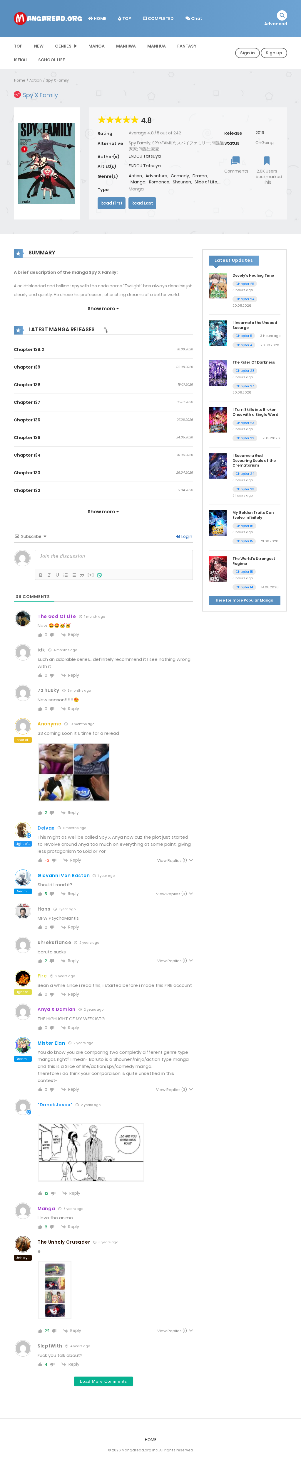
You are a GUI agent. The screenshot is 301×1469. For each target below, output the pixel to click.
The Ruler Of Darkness (254, 362)
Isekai (20, 60)
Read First (112, 203)
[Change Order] (106, 329)
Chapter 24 (244, 299)
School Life (51, 60)
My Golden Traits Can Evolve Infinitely (253, 515)
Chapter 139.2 (29, 349)
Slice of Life (206, 182)
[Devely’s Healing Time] (218, 285)
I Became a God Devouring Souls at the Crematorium (254, 460)
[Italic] (49, 575)
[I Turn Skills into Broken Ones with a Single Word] (218, 420)
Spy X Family (57, 80)
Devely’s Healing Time (253, 275)
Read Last (142, 203)
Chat (196, 18)
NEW (39, 46)
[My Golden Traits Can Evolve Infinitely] (218, 523)
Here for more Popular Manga (244, 600)
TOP (126, 18)
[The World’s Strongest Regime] (218, 569)
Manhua (156, 46)
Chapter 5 (243, 335)
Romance (159, 182)
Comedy (180, 176)
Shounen (182, 182)
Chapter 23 (244, 423)
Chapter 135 (27, 437)
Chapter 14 (244, 587)
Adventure (156, 176)
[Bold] (41, 575)
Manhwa (126, 46)
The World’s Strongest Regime (254, 561)
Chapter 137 (27, 402)
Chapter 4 (243, 345)
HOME (99, 18)
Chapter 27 (244, 386)
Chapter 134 (27, 455)
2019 (259, 133)
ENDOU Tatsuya (145, 156)
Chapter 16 (244, 526)
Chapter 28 (244, 370)
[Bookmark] (267, 161)
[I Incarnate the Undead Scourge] (218, 333)
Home (19, 80)
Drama (200, 176)
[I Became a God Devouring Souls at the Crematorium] (218, 466)
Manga (96, 46)
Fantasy (187, 46)
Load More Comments (103, 1381)
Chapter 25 (244, 283)
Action (35, 80)
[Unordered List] (74, 575)
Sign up (274, 53)
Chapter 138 (27, 385)
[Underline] (57, 575)
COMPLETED (160, 18)
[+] (91, 575)
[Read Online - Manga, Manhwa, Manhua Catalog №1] (48, 18)
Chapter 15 (244, 541)
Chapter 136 (27, 420)
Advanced (275, 24)
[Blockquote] (82, 575)
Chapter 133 (27, 473)
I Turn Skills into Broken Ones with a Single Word (255, 412)
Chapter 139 (27, 367)
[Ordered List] (65, 575)
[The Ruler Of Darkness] (218, 373)
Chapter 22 (244, 438)
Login (186, 536)
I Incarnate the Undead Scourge (255, 325)
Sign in (247, 53)
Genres (63, 46)
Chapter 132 (27, 490)
